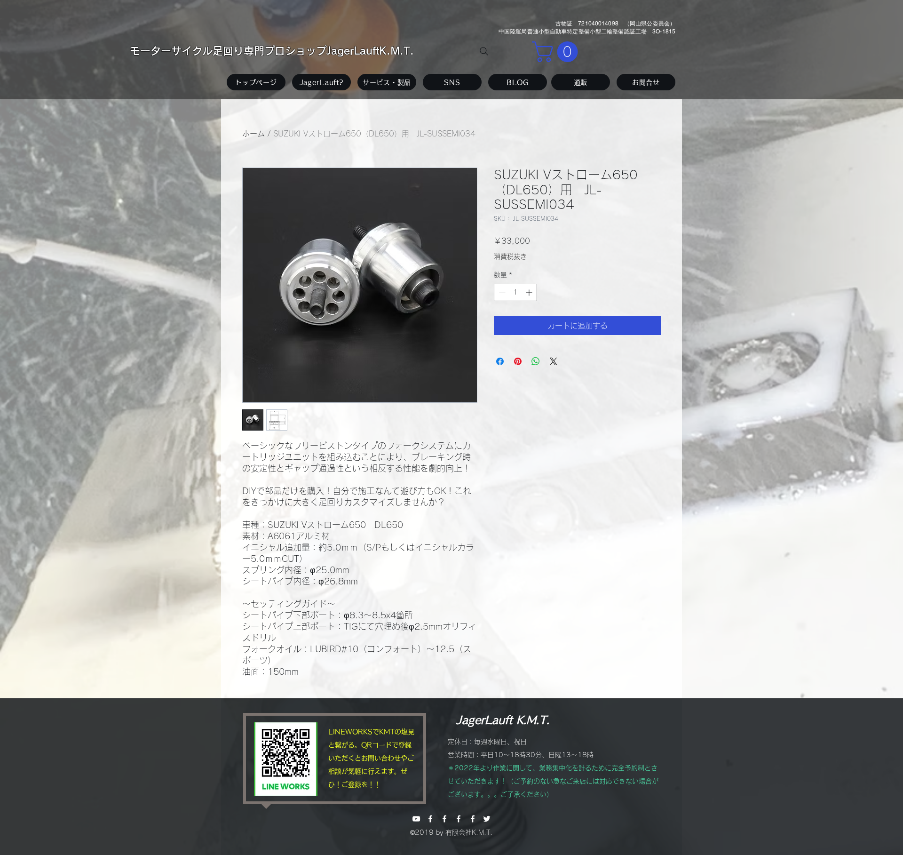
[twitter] (486, 818)
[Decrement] (501, 292)
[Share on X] (553, 361)
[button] (557, 51)
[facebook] (430, 818)
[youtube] (416, 818)
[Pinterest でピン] (517, 361)
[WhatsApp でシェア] (535, 361)
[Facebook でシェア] (500, 361)
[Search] (484, 51)
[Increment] (530, 292)
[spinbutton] (515, 292)
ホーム (253, 133)
